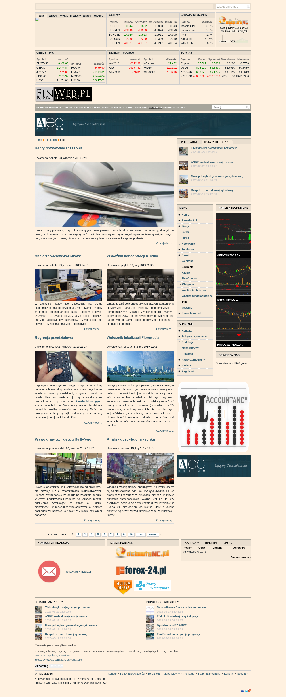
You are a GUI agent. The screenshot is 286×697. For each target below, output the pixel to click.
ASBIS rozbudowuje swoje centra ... (213, 162)
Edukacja (51, 139)
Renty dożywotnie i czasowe (58, 148)
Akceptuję (41, 666)
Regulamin (188, 371)
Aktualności (189, 220)
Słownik (187, 307)
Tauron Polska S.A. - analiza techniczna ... (183, 607)
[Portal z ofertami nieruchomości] (132, 582)
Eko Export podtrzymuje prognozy (178, 634)
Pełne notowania (241, 557)
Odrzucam (56, 666)
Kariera (186, 365)
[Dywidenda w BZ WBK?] (150, 628)
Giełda (186, 232)
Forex (185, 237)
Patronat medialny (193, 359)
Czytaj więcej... (165, 243)
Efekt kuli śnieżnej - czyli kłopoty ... (179, 616)
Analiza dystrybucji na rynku (131, 439)
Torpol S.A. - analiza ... (230, 344)
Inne (184, 301)
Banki (185, 255)
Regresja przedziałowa (54, 338)
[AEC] (146, 134)
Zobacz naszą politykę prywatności (53, 655)
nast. (141, 534)
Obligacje (188, 284)
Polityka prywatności (195, 336)
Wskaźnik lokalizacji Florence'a (133, 338)
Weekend (187, 261)
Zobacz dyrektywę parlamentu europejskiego (58, 659)
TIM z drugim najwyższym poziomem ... (215, 148)
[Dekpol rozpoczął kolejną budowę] (183, 194)
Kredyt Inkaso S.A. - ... (229, 255)
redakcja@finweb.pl (78, 571)
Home (38, 139)
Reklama (187, 353)
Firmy (185, 226)
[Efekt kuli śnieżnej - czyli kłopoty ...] (150, 619)
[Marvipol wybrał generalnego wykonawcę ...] (183, 180)
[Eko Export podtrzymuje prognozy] (150, 637)
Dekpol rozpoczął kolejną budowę (212, 190)
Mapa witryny (190, 348)
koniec (153, 534)
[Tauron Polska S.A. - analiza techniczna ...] (150, 610)
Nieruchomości (191, 313)
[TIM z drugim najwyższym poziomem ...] (183, 152)
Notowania (188, 243)
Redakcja (188, 342)
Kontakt (187, 330)
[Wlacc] (214, 454)
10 (131, 534)
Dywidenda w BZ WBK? (172, 625)
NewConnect (190, 278)
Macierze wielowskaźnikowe (58, 256)
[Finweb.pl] (48, 92)
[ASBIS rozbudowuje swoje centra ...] (183, 166)
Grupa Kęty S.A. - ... (227, 300)
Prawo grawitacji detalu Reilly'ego (63, 439)
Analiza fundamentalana (197, 296)
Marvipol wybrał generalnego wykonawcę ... (218, 176)
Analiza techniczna (194, 290)
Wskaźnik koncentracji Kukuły (132, 256)
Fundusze (188, 249)
